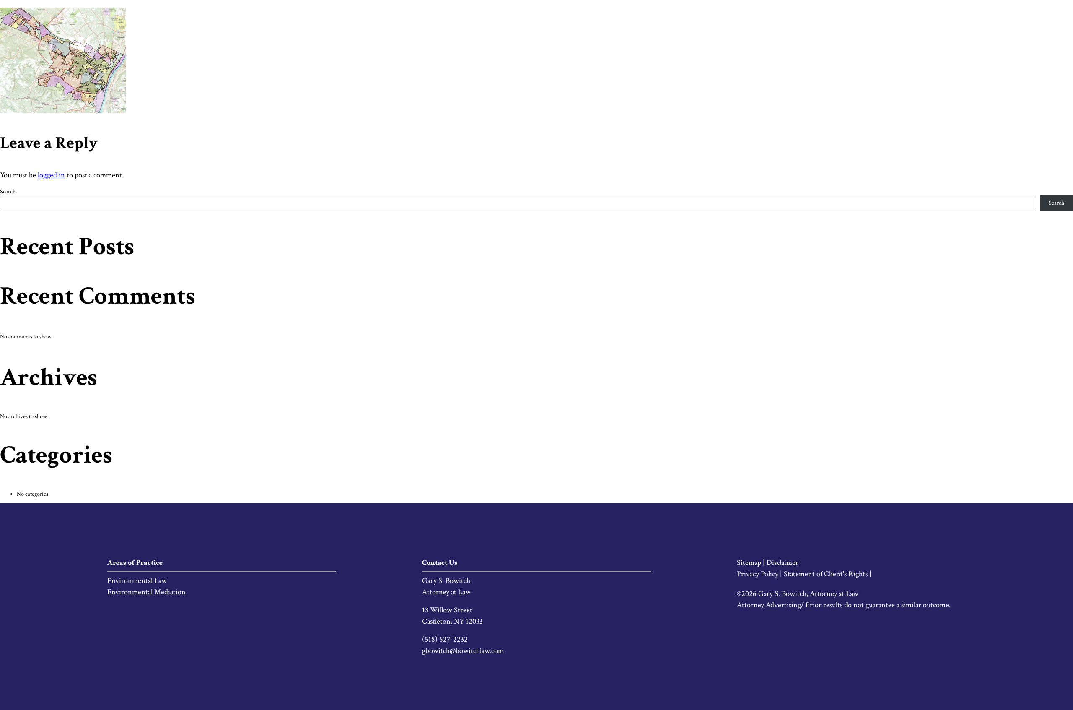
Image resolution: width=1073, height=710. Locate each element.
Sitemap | (752, 562)
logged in (51, 175)
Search (8, 191)
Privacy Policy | (760, 574)
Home (815, 44)
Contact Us (995, 44)
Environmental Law (137, 580)
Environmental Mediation (146, 592)
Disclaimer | (784, 562)
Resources (947, 44)
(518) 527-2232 (445, 639)
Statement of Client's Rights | (827, 574)
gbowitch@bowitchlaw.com (463, 650)
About (849, 44)
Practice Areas (894, 44)
